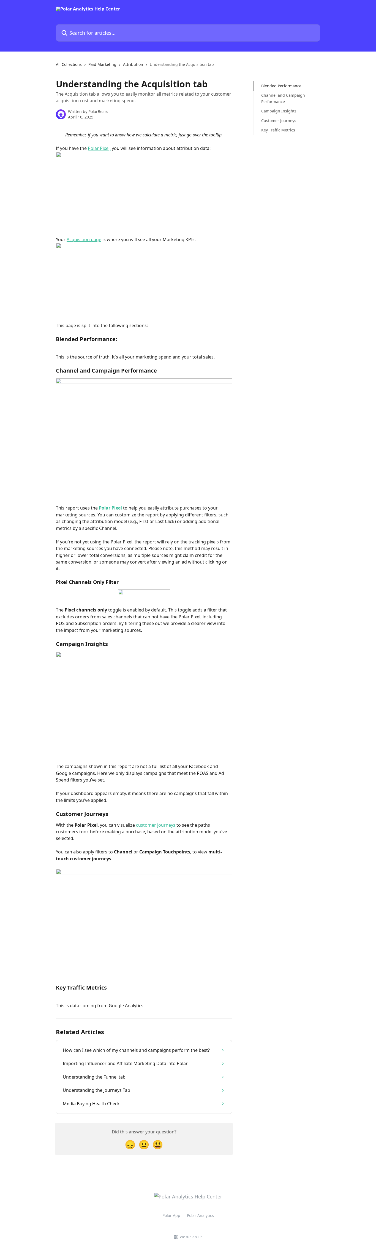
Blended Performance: (282, 85)
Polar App (171, 1215)
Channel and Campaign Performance (283, 98)
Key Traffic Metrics (278, 130)
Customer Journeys (278, 120)
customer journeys (155, 825)
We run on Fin (191, 1236)
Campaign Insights (278, 111)
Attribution (133, 64)
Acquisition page (84, 239)
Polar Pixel (110, 508)
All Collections (69, 64)
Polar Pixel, (99, 148)
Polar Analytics (200, 1215)
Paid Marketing (102, 64)
